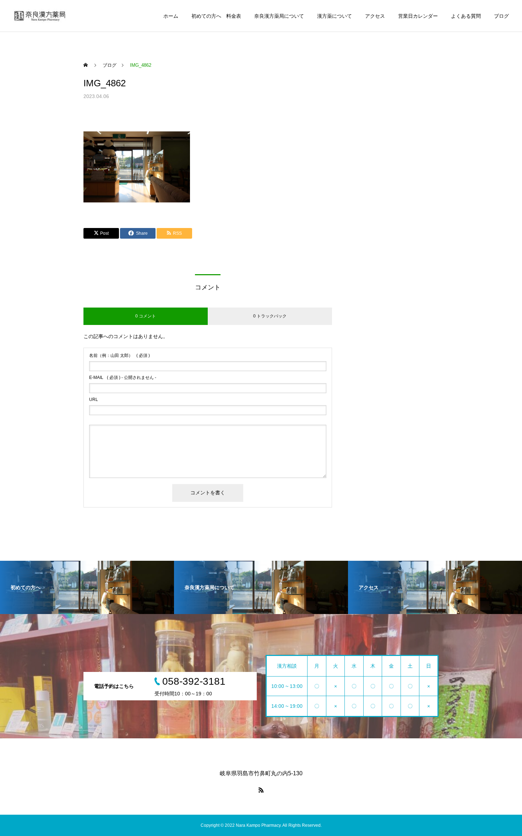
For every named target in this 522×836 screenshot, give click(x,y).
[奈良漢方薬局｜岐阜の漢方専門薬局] (40, 16)
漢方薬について (334, 16)
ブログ (501, 16)
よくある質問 (466, 16)
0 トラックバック (270, 316)
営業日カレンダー (418, 16)
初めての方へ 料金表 (216, 16)
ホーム (170, 16)
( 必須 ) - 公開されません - (122, 377)
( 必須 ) (119, 355)
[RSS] (261, 789)
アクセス (375, 16)
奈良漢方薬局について (279, 16)
